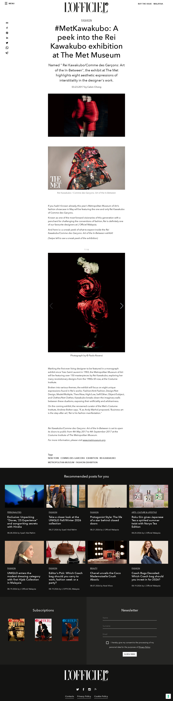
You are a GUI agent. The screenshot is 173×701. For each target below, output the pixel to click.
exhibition (92, 458)
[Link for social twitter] (77, 690)
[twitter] (7, 43)
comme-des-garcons (73, 458)
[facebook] (7, 28)
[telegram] (7, 53)
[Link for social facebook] (83, 690)
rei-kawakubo (108, 458)
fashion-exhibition (87, 462)
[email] (7, 23)
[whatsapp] (7, 48)
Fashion (86, 20)
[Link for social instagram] (89, 690)
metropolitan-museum (61, 462)
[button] (122, 306)
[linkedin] (7, 38)
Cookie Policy (101, 696)
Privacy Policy (144, 647)
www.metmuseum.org (94, 440)
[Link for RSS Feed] (95, 689)
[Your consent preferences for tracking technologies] (168, 696)
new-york (53, 458)
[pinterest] (7, 33)
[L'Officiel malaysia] (86, 8)
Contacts (69, 696)
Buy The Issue (145, 4)
